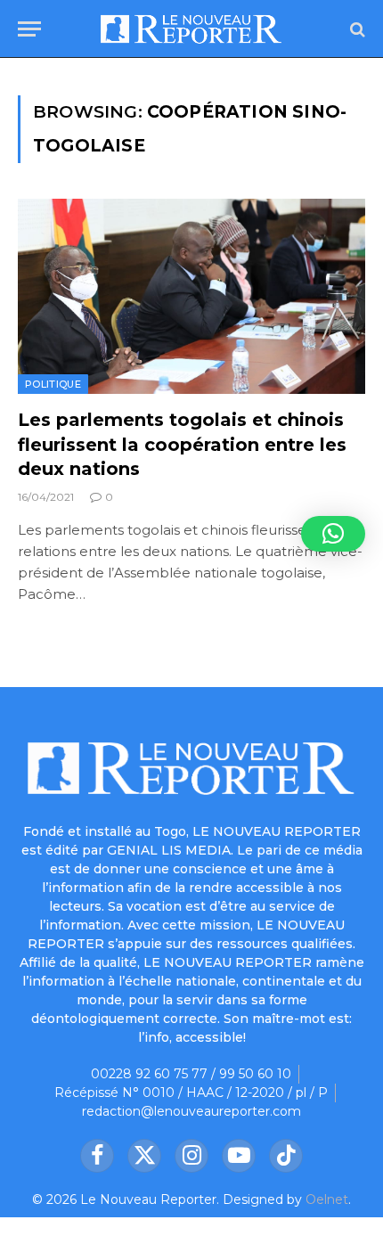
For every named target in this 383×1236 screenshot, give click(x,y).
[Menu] (29, 29)
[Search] (355, 29)
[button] (333, 534)
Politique (53, 384)
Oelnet (327, 1199)
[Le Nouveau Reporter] (191, 29)
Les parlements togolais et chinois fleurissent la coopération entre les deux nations (182, 444)
